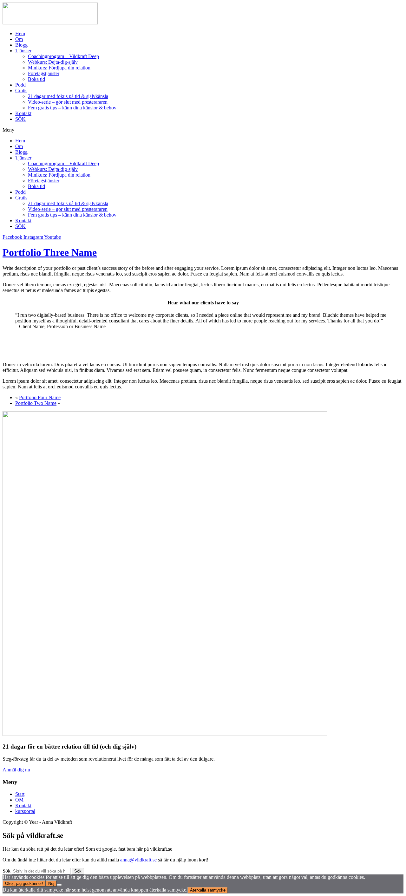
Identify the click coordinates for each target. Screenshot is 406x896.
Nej (51, 883)
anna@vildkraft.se (138, 859)
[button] (203, 130)
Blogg (21, 45)
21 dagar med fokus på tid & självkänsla (68, 96)
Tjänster (23, 50)
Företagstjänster (43, 73)
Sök (6, 870)
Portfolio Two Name (35, 403)
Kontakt (23, 113)
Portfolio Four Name (40, 397)
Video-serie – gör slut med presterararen (68, 102)
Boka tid (36, 79)
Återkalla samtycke (208, 890)
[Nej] (59, 885)
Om (19, 39)
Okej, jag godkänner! (24, 883)
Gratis (21, 90)
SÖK (20, 119)
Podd (20, 85)
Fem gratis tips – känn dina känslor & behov (72, 107)
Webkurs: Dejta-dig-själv (53, 62)
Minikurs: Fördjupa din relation (59, 67)
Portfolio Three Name (50, 252)
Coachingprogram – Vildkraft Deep (63, 56)
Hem (20, 33)
